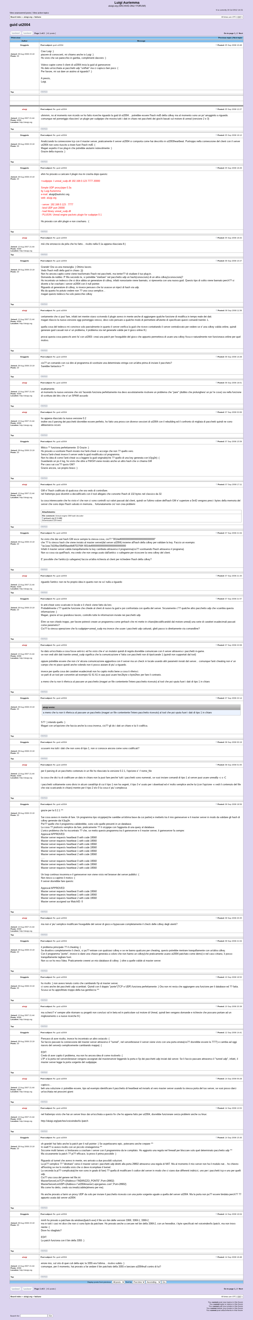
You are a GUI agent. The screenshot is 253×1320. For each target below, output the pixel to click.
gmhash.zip (49, 518)
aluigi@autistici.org (59, 194)
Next (241, 33)
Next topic (237, 38)
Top (12, 92)
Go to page (229, 33)
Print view (15, 38)
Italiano (37, 17)
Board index (16, 17)
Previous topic (225, 38)
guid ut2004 (20, 25)
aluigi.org (28, 17)
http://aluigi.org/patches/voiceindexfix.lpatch (64, 1121)
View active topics (41, 13)
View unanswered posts (20, 13)
